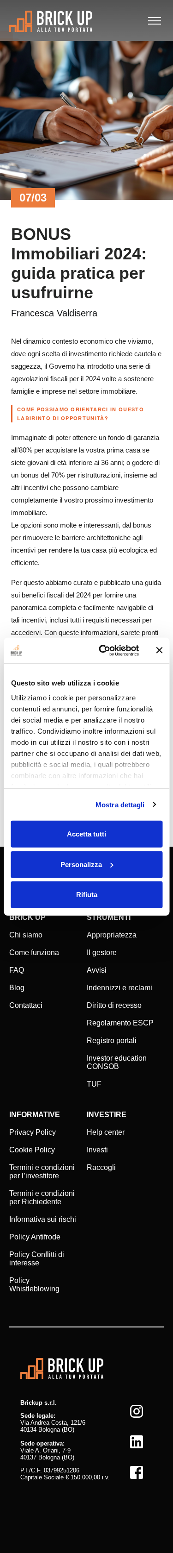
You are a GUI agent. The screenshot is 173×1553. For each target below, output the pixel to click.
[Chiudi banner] (159, 650)
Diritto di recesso (114, 1005)
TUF (94, 1084)
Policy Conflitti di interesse (36, 1259)
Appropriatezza (112, 935)
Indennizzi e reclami (119, 988)
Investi (97, 1150)
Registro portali (112, 1040)
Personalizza (81, 864)
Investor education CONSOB (117, 1062)
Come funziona (34, 952)
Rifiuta (86, 895)
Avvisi (97, 970)
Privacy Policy (32, 1132)
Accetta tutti (86, 834)
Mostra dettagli (120, 804)
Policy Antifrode (34, 1237)
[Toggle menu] (154, 21)
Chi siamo (25, 935)
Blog (16, 988)
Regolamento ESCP (120, 1023)
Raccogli (101, 1167)
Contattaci (25, 1005)
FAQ (16, 970)
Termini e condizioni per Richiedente (42, 1197)
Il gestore (102, 952)
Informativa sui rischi (42, 1219)
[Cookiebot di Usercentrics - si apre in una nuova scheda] (103, 650)
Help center (106, 1132)
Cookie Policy (32, 1150)
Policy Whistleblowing (34, 1284)
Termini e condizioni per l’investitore (42, 1171)
